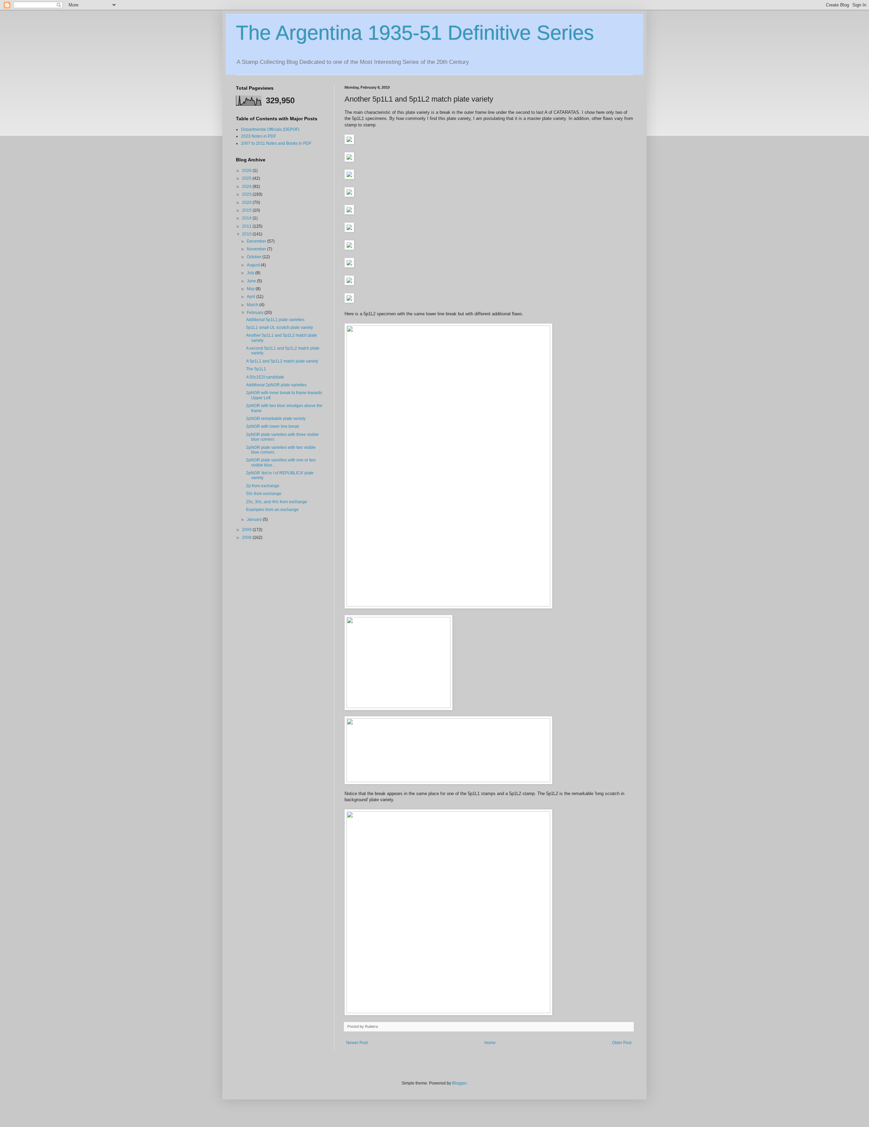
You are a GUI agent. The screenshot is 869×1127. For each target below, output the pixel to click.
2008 (247, 537)
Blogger (459, 1083)
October (254, 256)
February (255, 312)
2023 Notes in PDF (258, 136)
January (255, 519)
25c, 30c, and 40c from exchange (276, 501)
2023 (247, 194)
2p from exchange (262, 485)
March (253, 304)
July (251, 272)
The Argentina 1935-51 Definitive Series (415, 32)
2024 (247, 186)
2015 (247, 210)
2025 (247, 178)
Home (490, 1042)
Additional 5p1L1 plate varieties (275, 319)
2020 (247, 202)
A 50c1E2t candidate (265, 377)
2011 (247, 226)
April (251, 296)
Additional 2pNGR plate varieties (276, 385)
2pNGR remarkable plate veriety (276, 418)
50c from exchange (263, 493)
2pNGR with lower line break (272, 426)
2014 (247, 218)
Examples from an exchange (272, 509)
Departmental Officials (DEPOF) (270, 129)
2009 (247, 529)
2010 (247, 234)
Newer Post (357, 1042)
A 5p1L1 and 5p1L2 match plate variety (282, 361)
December (257, 241)
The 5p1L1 (256, 369)
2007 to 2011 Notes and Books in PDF (276, 143)
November (257, 249)
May (251, 288)
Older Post (621, 1042)
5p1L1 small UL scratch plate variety (279, 327)
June (252, 281)
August (254, 265)
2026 (247, 170)
